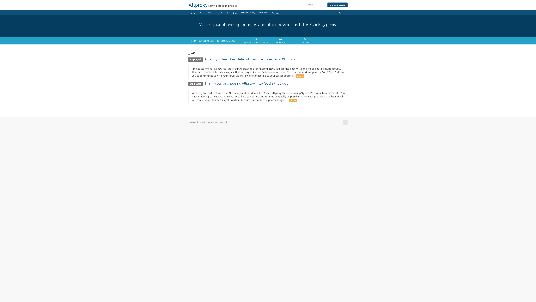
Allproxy (198, 5)
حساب (340, 12)
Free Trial (263, 12)
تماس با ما (276, 12)
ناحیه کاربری (196, 12)
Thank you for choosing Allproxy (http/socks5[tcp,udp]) (247, 83)
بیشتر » (300, 76)
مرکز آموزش (231, 12)
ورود (321, 4)
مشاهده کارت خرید (337, 4)
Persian (310, 4)
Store (209, 12)
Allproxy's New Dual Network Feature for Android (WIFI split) (251, 59)
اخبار (220, 12)
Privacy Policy (248, 12)
